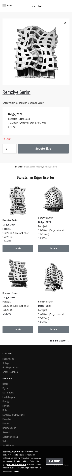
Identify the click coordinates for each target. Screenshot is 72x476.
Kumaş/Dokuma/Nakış (14, 414)
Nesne (6, 423)
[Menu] (5, 6)
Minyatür (7, 419)
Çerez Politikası (10, 371)
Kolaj (5, 410)
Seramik (7, 432)
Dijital (5, 388)
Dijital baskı (29, 166)
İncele (18, 248)
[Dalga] (18, 200)
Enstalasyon (9, 397)
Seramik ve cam (10, 436)
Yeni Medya (8, 445)
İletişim (6, 363)
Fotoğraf (7, 401)
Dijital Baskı (8, 392)
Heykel (6, 405)
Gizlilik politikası (11, 367)
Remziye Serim (50, 166)
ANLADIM (54, 461)
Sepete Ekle (43, 148)
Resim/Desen (9, 427)
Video (5, 441)
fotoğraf (39, 166)
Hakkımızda (8, 358)
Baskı (5, 383)
